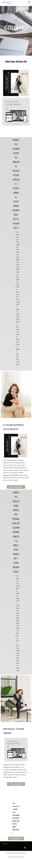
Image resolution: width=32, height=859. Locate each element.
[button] (29, 1)
